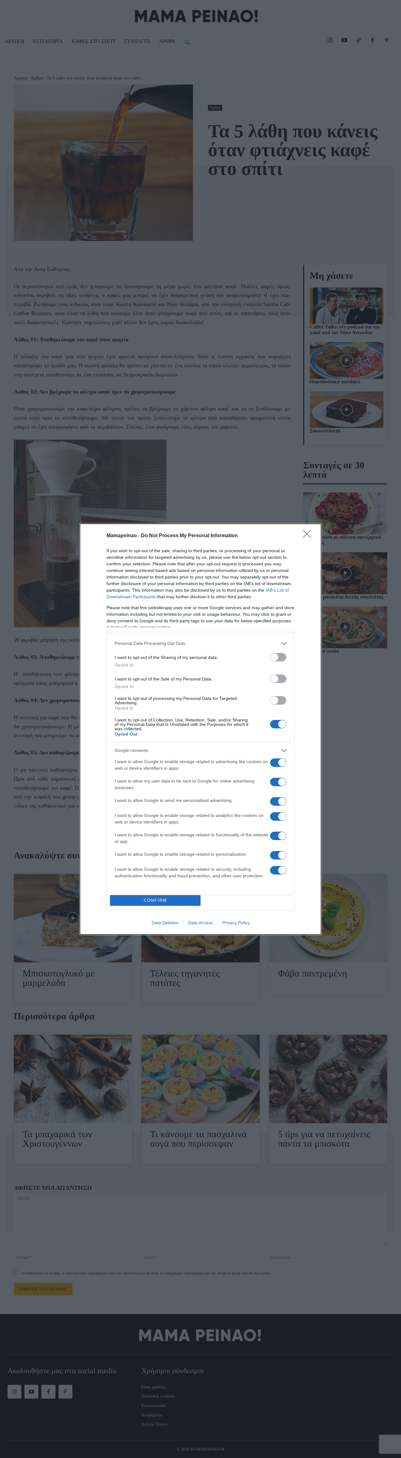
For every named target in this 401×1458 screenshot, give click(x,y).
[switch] (278, 657)
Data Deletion (165, 922)
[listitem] (200, 643)
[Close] (309, 536)
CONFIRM (155, 900)
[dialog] (200, 729)
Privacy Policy (236, 922)
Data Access (200, 922)
